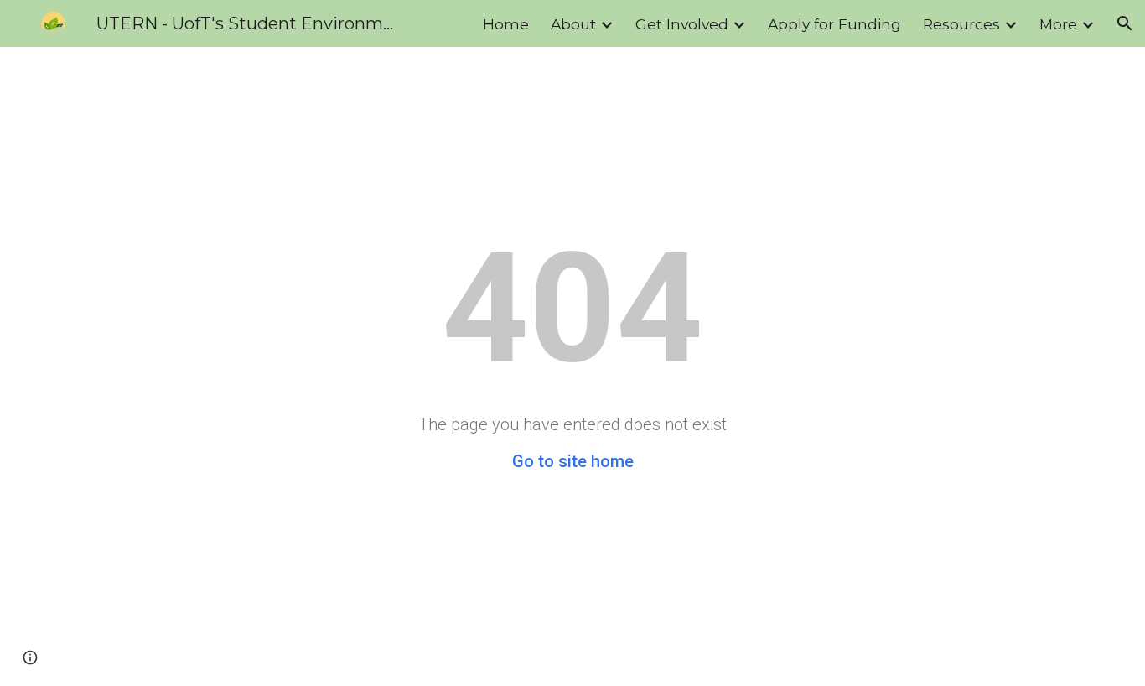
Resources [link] (961, 24)
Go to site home (573, 461)
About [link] (573, 24)
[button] (1125, 23)
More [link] (1058, 24)
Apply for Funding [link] (834, 24)
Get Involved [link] (681, 24)
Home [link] (506, 24)
